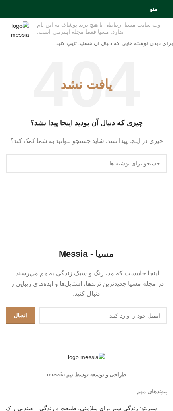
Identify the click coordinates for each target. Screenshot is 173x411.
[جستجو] (8, 9)
